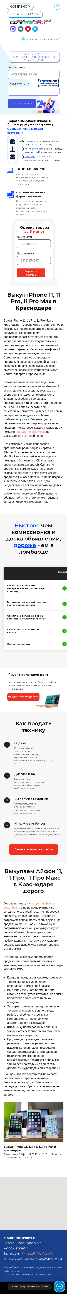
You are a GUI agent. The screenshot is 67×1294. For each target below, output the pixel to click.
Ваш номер (16, 67)
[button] (23, 697)
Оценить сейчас (31, 273)
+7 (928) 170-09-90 (37, 1253)
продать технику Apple (31, 431)
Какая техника (18, 84)
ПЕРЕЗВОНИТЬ (22, 103)
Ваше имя (24, 236)
